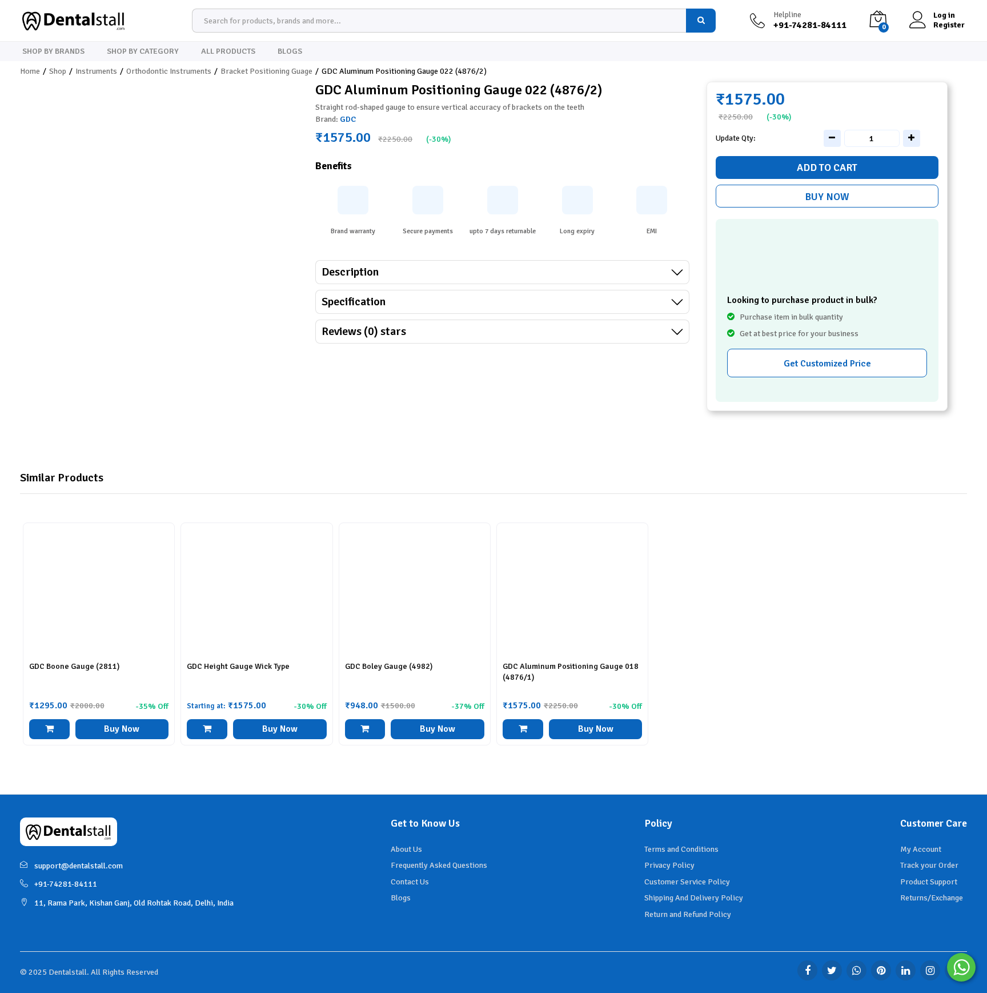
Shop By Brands (53, 51)
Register (949, 25)
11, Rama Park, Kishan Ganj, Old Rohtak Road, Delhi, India (134, 903)
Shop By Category (143, 51)
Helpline (787, 14)
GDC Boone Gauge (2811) (74, 666)
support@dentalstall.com (78, 866)
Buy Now (827, 196)
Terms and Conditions (681, 849)
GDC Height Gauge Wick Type (238, 666)
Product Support (928, 882)
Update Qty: (736, 138)
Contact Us (410, 882)
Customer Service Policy (687, 882)
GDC (348, 119)
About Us (406, 849)
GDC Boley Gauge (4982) (388, 666)
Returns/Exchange (931, 898)
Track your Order (929, 865)
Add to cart (827, 167)
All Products (228, 51)
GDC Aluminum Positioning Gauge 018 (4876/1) (571, 671)
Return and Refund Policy (687, 914)
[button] (49, 729)
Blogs (290, 51)
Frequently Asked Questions (439, 865)
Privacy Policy (669, 865)
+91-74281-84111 (65, 884)
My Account (920, 849)
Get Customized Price (827, 363)
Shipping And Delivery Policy (693, 898)
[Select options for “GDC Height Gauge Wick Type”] (207, 729)
